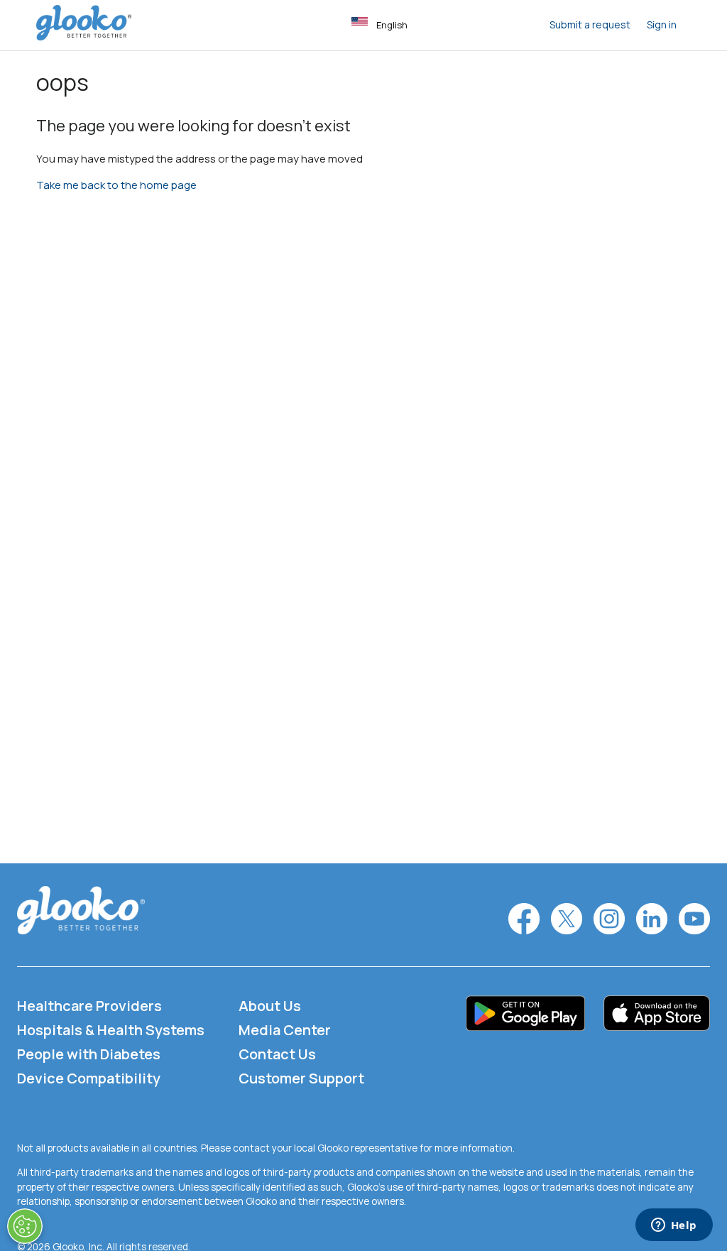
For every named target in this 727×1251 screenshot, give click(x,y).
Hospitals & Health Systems (110, 1029)
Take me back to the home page (116, 184)
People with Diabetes (88, 1054)
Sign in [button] (662, 24)
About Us (270, 1005)
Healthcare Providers (89, 1005)
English (392, 24)
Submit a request (590, 24)
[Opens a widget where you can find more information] (674, 1226)
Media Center (285, 1029)
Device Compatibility (88, 1078)
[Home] (83, 36)
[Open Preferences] (25, 1226)
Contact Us (277, 1054)
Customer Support (301, 1078)
